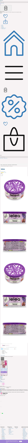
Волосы (3, 431)
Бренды (10, 430)
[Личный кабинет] (6, 8)
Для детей (3, 437)
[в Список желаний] (2, 175)
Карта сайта (24, 437)
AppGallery (1, 377)
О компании (24, 428)
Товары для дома (5, 164)
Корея (2, 428)
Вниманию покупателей (24, 431)
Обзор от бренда (3, 355)
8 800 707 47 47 (2, 379)
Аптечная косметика (3, 433)
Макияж (3, 430)
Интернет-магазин (11, 428)
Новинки (10, 429)
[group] (3, 172)
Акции (16, 428)
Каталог (1, 164)
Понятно (21, 441)
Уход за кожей (3, 429)
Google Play (1, 376)
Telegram (1, 381)
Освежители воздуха (14, 164)
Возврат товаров (25, 432)
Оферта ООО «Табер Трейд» (25, 436)
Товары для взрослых (3, 439)
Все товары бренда (3, 171)
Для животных (3, 438)
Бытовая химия (9, 164)
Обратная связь (25, 434)
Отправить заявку (2, 388)
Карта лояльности (11, 431)
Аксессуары (3, 435)
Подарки (3, 434)
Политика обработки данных (25, 439)
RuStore (1, 378)
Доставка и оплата (25, 433)
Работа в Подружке (24, 429)
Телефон (8, 387)
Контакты (24, 430)
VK (0, 380)
